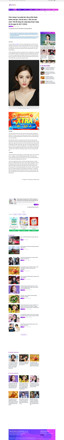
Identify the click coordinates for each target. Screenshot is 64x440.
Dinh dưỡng (42, 9)
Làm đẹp (30, 9)
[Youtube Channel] (51, 0)
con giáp (17, 44)
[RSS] (53, 0)
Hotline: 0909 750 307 (22, 0)
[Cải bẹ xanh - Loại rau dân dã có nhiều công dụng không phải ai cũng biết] (14, 299)
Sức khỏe (36, 9)
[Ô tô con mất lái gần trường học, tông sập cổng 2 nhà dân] (14, 240)
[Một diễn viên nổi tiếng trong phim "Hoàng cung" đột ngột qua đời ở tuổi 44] (24, 357)
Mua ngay (14, 230)
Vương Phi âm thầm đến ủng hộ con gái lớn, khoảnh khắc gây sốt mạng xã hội (29, 258)
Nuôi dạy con (48, 9)
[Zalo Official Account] (50, 0)
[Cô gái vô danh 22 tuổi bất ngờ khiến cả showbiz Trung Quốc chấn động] (14, 280)
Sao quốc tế (22, 260)
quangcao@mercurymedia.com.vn (47, 433)
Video (54, 9)
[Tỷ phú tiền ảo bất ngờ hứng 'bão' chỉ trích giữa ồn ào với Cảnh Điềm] (44, 52)
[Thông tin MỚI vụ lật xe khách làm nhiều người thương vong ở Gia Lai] (14, 250)
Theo (32, 207)
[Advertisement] (35, 5)
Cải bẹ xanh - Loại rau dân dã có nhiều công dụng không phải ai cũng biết (28, 296)
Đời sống (19, 9)
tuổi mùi (20, 214)
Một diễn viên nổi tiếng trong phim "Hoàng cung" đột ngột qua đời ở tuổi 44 (23, 363)
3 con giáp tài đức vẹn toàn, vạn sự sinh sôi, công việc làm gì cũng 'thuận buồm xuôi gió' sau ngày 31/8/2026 (29, 315)
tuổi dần (24, 214)
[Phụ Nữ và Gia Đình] (10, 10)
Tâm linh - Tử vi (11, 26)
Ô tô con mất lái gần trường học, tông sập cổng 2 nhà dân (29, 237)
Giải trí (25, 9)
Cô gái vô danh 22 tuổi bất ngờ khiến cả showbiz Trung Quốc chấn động (29, 277)
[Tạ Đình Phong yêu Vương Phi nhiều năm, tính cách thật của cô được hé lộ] (14, 327)
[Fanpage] (48, 0)
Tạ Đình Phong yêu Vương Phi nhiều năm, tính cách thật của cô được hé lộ (29, 325)
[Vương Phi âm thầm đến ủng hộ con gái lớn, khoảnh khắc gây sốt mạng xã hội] (14, 261)
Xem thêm (36, 204)
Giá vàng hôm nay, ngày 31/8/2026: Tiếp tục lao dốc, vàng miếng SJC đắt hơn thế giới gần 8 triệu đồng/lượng (29, 268)
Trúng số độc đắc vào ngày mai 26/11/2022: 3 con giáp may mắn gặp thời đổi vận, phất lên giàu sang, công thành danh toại (27, 200)
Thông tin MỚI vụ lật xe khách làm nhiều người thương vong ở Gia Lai (29, 247)
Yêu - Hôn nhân (13, 9)
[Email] (54, 0)
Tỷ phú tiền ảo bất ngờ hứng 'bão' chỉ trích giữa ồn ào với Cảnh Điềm (43, 57)
